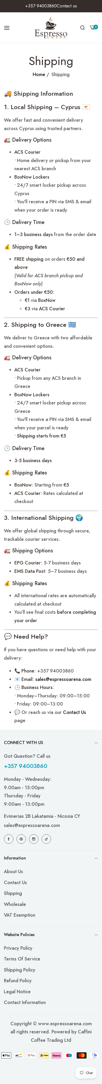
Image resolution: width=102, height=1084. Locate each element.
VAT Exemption (19, 915)
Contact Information (25, 1002)
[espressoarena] (51, 27)
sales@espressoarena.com (32, 825)
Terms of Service (22, 958)
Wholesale (15, 904)
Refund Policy (18, 980)
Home (39, 74)
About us (13, 871)
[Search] (82, 27)
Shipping (13, 893)
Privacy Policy (18, 948)
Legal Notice (17, 991)
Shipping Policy (19, 969)
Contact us (15, 882)
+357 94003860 (25, 766)
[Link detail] (9, 839)
